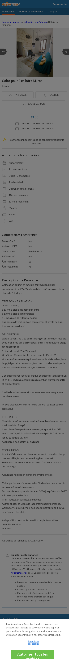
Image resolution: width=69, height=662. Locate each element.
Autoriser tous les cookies (32, 655)
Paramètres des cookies (33, 642)
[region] (34, 640)
